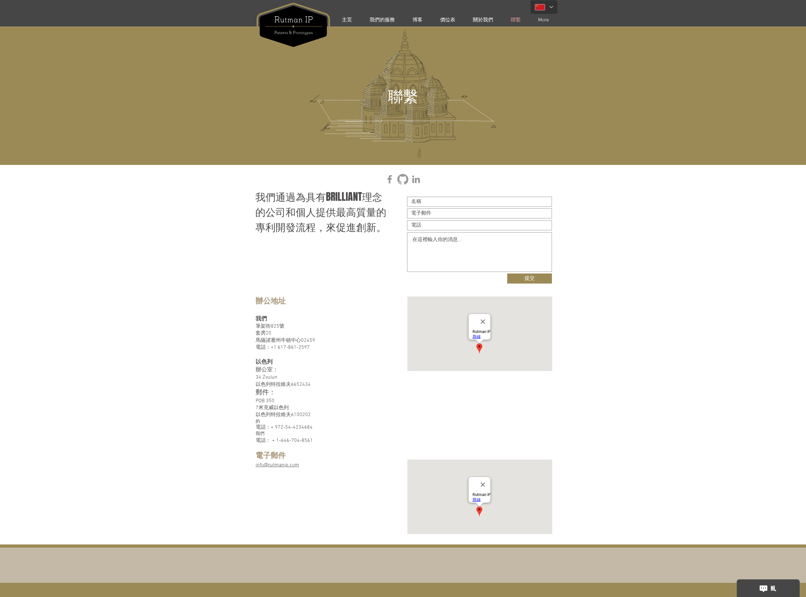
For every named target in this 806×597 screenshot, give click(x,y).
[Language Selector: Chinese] (544, 7)
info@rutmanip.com (277, 465)
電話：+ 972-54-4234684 (284, 427)
